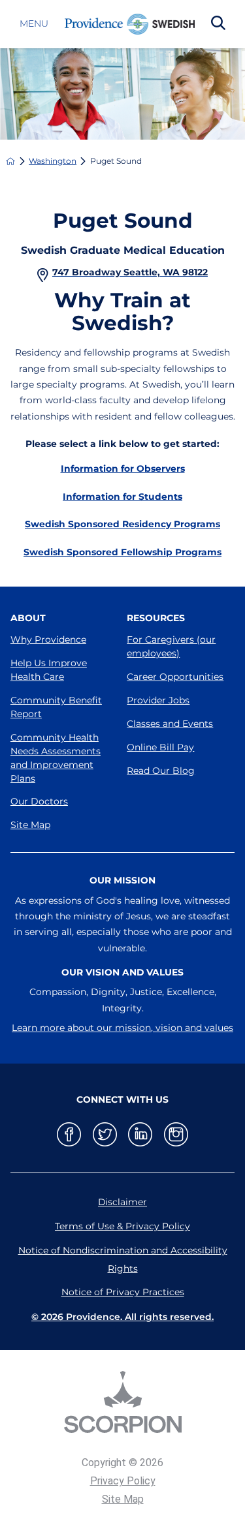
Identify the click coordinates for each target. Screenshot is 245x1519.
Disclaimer (122, 1202)
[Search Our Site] (218, 24)
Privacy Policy (122, 1481)
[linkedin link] (140, 1134)
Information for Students (122, 496)
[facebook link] (69, 1134)
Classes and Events (170, 723)
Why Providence (48, 639)
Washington (52, 161)
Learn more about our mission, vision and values (122, 1028)
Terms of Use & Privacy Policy (122, 1226)
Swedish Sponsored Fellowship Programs (122, 552)
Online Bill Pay (160, 747)
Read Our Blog (161, 770)
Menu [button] (34, 24)
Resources (156, 618)
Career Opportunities (175, 677)
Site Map (30, 825)
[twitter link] (105, 1134)
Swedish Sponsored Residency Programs (122, 524)
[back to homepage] (10, 161)
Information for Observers (123, 468)
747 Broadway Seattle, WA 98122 (130, 272)
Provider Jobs (158, 700)
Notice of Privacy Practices (122, 1292)
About (28, 618)
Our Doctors (39, 801)
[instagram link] (176, 1134)
